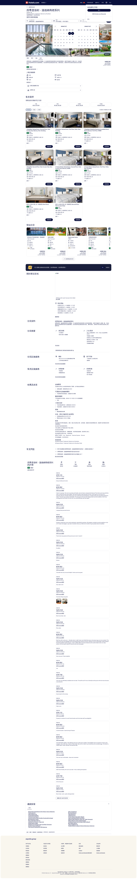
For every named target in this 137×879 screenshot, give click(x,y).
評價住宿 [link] (45, 852)
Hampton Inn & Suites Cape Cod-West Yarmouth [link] (40, 824)
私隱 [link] (79, 848)
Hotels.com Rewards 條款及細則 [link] (85, 852)
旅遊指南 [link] (98, 850)
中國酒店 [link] (27, 846)
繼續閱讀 (57, 316)
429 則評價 (30, 470)
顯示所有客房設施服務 (60, 377)
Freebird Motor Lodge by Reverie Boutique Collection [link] (81, 825)
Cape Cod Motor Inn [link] (73, 824)
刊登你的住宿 (90, 2)
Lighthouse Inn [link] (72, 815)
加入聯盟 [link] (63, 846)
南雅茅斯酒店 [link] (39, 832)
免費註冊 (107, 267)
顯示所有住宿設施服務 (60, 363)
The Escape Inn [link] (32, 813)
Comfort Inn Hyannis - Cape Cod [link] (36, 822)
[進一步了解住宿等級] (31, 12)
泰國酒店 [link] (27, 862)
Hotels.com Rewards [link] (100, 852)
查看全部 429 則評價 (31, 69)
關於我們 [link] (98, 846)
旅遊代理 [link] (63, 852)
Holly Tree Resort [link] (72, 811)
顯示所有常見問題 (59, 456)
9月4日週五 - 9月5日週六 (62, 21)
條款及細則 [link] (81, 846)
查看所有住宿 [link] (32, 7)
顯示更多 (57, 345)
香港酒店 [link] (27, 850)
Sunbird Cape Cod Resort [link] (34, 825)
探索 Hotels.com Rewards (99, 14)
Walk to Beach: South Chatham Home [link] (77, 820)
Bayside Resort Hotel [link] (33, 819)
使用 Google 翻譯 (60, 478)
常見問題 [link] (45, 848)
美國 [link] (30, 832)
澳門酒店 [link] (27, 857)
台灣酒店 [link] (27, 852)
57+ (108, 54)
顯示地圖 (58, 299)
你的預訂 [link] (45, 846)
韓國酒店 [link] (27, 864)
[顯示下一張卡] (110, 242)
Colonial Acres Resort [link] (33, 816)
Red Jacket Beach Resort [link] (34, 820)
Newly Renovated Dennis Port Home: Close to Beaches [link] (41, 811)
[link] (99, 19)
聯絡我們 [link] (45, 850)
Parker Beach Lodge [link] (33, 823)
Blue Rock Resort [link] (72, 813)
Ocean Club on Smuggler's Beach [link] (76, 816)
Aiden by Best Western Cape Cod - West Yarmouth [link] (80, 819)
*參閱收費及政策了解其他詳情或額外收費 (63, 350)
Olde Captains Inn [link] (32, 814)
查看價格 (49, 146)
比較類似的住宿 (69, 259)
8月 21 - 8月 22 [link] (36, 105)
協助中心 (97, 2)
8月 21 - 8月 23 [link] (79, 105)
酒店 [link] (27, 832)
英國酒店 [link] (27, 866)
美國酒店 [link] (27, 855)
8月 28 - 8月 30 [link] (101, 105)
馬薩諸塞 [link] (34, 832)
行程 (103, 2)
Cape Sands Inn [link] (72, 814)
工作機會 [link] (98, 848)
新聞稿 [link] (62, 848)
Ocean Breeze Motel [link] (33, 815)
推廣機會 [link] (63, 850)
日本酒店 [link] (27, 848)
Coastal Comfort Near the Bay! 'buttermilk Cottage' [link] (40, 818)
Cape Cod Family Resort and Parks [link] (76, 818)
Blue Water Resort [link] (72, 823)
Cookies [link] (80, 850)
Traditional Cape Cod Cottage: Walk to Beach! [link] (79, 822)
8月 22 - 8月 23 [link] (57, 105)
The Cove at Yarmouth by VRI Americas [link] (37, 827)
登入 (110, 2)
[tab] (29, 807)
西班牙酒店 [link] (28, 859)
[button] (61, 33)
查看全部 (29, 82)
